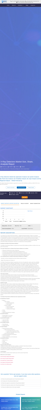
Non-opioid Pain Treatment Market (6, 360)
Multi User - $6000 (24, 192)
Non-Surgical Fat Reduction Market (6, 362)
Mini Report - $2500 (15, 194)
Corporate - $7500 (33, 192)
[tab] (10, 203)
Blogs (27, 5)
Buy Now (24, 197)
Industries (20, 5)
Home (8, 5)
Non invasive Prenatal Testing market (7, 358)
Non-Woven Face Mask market (5, 364)
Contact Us (33, 5)
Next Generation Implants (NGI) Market (7, 356)
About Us (14, 5)
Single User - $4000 (15, 192)
